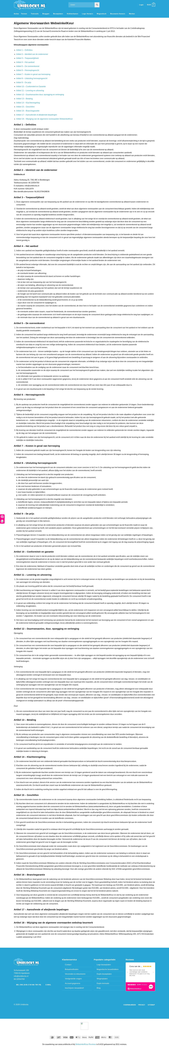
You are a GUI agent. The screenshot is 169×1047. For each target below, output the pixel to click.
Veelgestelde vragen (73, 979)
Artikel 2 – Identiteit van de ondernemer (32, 54)
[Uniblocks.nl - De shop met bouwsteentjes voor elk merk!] (39, 5)
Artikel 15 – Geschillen (25, 107)
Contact (68, 965)
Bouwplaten (58, 14)
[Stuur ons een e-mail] (131, 5)
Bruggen (45, 14)
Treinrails (35, 14)
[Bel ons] (134, 5)
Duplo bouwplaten (104, 974)
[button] (141, 5)
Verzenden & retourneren (75, 974)
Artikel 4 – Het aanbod (25, 62)
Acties (16, 14)
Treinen (24, 14)
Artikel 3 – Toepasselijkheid (27, 58)
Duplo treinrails (103, 983)
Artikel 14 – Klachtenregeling (28, 103)
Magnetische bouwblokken (108, 969)
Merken (132, 14)
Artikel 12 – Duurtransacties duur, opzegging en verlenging (40, 95)
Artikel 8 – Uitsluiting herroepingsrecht (31, 78)
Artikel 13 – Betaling (24, 99)
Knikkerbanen (72, 14)
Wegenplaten (102, 979)
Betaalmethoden (71, 969)
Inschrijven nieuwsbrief (74, 988)
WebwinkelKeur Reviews (85, 1044)
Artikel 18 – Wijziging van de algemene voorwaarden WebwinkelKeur (44, 119)
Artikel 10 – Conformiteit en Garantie (31, 86)
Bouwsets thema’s (117, 14)
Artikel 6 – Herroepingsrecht (27, 70)
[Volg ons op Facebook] (125, 5)
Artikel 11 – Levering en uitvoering (30, 90)
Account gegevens (72, 983)
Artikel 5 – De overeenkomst (27, 66)
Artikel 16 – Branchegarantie (27, 111)
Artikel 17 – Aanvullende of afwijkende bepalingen (36, 115)
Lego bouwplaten (104, 965)
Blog (98, 988)
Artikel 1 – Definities (24, 50)
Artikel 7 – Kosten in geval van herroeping (33, 74)
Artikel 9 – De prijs (23, 82)
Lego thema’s (87, 14)
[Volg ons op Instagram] (128, 5)
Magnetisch (101, 14)
